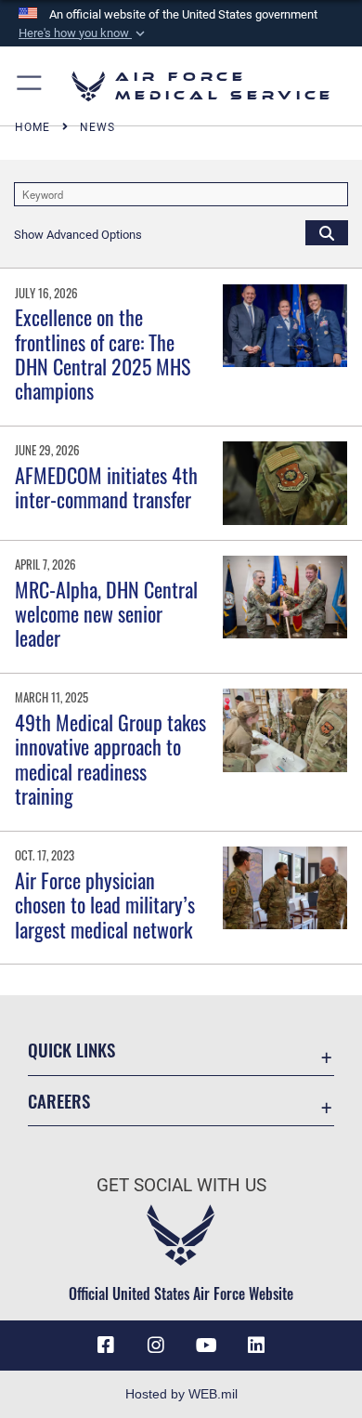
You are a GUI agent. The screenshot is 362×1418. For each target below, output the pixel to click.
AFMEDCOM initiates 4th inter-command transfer (106, 487)
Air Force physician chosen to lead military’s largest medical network (105, 904)
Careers (59, 1100)
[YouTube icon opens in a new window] (206, 1345)
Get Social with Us (181, 1185)
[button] (84, 33)
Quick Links (71, 1049)
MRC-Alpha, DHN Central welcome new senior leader (106, 613)
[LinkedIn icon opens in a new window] (256, 1345)
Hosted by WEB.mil (181, 1393)
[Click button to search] (326, 232)
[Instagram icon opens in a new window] (156, 1345)
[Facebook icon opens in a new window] (106, 1345)
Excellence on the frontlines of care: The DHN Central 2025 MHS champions (102, 353)
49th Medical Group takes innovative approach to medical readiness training (110, 758)
